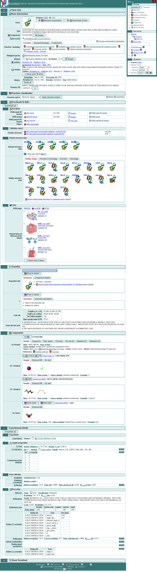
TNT (34, 493)
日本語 (139, 62)
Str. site (48, 360)
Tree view (74, 121)
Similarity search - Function (36, 51)
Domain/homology (41, 43)
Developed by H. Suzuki (63, 569)
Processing (12, 489)
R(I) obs (85, 485)
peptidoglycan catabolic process (70, 47)
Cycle (26, 505)
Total (73, 507)
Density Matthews (31, 447)
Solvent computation (14, 542)
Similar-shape (31, 159)
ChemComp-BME (39, 379)
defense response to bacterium (80, 49)
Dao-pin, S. (58, 71)
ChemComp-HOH (61, 403)
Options (135, 59)
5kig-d (27, 175)
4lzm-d (27, 163)
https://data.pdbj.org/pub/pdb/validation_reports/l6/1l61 (46, 132)
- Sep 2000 (43, 212)
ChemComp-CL (48, 356)
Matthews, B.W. (40, 62)
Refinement (17, 499)
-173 (28, 356)
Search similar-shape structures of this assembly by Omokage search (62, 284)
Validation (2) (94, 341)
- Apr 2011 (44, 236)
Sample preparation (16, 443)
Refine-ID (34, 513)
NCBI (46, 208)
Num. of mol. (45, 345)
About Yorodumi (138, 27)
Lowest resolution (51, 538)
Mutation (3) (81, 341)
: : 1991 (38, 65)
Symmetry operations (43, 299)
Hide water (47, 403)
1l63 (72, 142)
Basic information (138, 12)
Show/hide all (135, 7)
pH (25, 450)
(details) (68, 199)
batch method (46, 450)
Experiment (12, 435)
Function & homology (48, 159)
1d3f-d (51, 175)
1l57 (37, 142)
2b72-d (63, 187)
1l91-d (39, 163)
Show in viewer (33, 273)
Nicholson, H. (27, 62)
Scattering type (30, 478)
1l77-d (74, 163)
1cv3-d (51, 163)
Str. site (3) (69, 341)
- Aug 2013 (44, 248)
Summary (27, 278)
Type (64, 80)
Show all (27, 83)
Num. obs (48, 485)
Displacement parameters (16, 545)
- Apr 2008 (44, 224)
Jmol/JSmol (120, 97)
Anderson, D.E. (46, 71)
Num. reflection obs (70, 538)
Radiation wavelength (17, 481)
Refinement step (15, 507)
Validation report (14, 128)
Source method (29, 347)
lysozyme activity (40, 49)
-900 (28, 379)
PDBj (28, 208)
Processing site (51, 77)
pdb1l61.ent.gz (31, 117)
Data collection (13, 474)
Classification (43, 493)
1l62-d (109, 163)
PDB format (95, 117)
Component (56, 43)
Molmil (111, 97)
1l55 (25, 142)
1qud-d (51, 187)
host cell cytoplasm (58, 49)
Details (40, 35)
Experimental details (137, 25)
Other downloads (32, 124)
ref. (45, 154)
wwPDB (37, 208)
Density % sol (54, 447)
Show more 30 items (35, 74)
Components (137, 22)
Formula (83, 375)
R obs (45, 495)
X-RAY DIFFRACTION (38, 59)
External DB (37, 360)
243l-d (27, 187)
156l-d (74, 175)
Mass (25, 345)
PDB (46, 18)
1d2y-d (86, 175)
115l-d (97, 163)
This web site (135, 31)
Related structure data (16, 138)
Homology (74, 159)
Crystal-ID (33, 452)
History (17, 80)
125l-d (39, 175)
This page (135, 4)
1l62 (60, 142)
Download (12, 109)
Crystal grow (17, 449)
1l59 (49, 142)
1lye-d (62, 175)
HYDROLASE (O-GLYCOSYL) (37, 39)
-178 (38, 356)
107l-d (86, 163)
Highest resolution (31, 485)
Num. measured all (66, 485)
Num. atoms (29, 510)
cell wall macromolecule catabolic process (101, 47)
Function (27, 43)
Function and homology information (111, 41)
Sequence (36, 341)
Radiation (18, 478)
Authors (17, 62)
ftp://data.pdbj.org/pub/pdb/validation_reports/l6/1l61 (45, 134)
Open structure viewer (51, 97)
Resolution (28, 495)
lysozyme (55, 352)
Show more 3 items (36, 260)
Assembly (136, 20)
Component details (42, 278)
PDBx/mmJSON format (100, 120)
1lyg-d (62, 163)
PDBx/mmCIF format (99, 113)
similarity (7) (42, 216)
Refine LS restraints (14, 524)
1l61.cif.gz (30, 113)
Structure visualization (140, 15)
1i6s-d (39, 187)
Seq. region (48, 341)
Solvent (66, 507)
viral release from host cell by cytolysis (40, 47)
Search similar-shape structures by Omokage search (46, 199)
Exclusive (147, 7)
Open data (136, 10)
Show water (31, 403)
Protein (39, 507)
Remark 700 (15, 87)
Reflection (18, 485)
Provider (49, 80)
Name (26, 493)
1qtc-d (97, 175)
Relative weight (30, 481)
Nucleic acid (48, 507)
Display (73, 113)
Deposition (28, 77)
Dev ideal (65, 513)
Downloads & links (139, 17)
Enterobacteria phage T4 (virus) (36, 55)
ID (26, 452)
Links (10, 205)
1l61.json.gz (30, 120)
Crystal (19, 446)
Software (18, 493)
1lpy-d (109, 175)
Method (27, 438)
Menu (132, 2)
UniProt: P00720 (42, 352)
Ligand (58, 507)
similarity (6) (42, 228)
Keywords (16, 38)
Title (18, 31)
